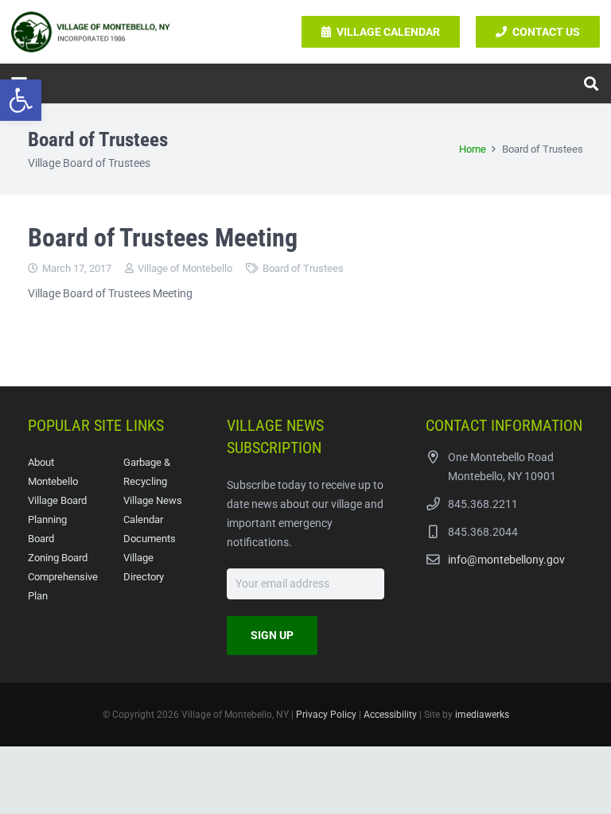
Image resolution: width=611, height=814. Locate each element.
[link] (20, 100)
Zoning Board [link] (58, 558)
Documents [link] (149, 539)
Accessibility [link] (390, 714)
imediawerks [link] (482, 714)
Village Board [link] (57, 500)
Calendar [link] (143, 519)
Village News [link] (152, 500)
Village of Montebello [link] (185, 268)
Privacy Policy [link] (326, 714)
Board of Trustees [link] (303, 268)
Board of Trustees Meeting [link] (163, 238)
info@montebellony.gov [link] (506, 559)
